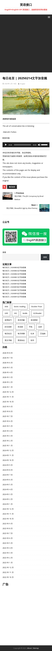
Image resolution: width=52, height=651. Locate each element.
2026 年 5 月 (8, 367)
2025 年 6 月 (8, 421)
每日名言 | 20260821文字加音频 (14, 277)
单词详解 (21, 320)
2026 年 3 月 (8, 377)
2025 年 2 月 (8, 440)
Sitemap (36, 648)
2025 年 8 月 (8, 411)
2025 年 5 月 (8, 426)
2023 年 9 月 (8, 523)
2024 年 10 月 (8, 460)
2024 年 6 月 (8, 479)
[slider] (44, 144)
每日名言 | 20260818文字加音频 (14, 287)
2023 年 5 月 (8, 543)
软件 (32, 340)
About (29, 648)
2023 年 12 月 (8, 509)
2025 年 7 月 (8, 416)
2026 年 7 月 (8, 358)
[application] (26, 144)
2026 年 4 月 (8, 372)
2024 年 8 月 (8, 470)
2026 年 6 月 (8, 362)
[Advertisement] (26, 46)
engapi (22, 84)
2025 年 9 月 (8, 406)
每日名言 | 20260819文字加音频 (14, 284)
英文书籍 (8, 340)
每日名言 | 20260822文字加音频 (14, 274)
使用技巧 (8, 320)
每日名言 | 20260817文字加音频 (14, 290)
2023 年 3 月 (8, 553)
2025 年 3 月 (8, 436)
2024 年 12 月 (8, 450)
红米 (32, 333)
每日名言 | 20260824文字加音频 (14, 267)
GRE (6, 313)
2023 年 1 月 (8, 562)
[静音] (39, 145)
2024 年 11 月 (8, 455)
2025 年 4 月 (8, 431)
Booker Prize (36, 306)
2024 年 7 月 (8, 475)
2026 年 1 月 (8, 387)
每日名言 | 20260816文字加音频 (14, 293)
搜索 (4, 252)
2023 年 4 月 (8, 548)
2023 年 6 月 (8, 538)
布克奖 (20, 327)
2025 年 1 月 (8, 445)
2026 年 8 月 (8, 353)
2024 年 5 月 (8, 484)
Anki (6, 306)
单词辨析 (34, 320)
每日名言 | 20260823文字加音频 (14, 271)
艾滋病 (42, 333)
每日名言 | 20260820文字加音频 (14, 280)
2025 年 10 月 (8, 401)
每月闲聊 (21, 333)
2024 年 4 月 (8, 489)
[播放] (6, 145)
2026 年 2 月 (8, 382)
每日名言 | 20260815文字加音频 (14, 297)
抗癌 (40, 327)
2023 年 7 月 (8, 533)
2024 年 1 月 (8, 504)
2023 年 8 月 (8, 528)
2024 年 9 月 (8, 465)
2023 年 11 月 (8, 514)
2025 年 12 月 (8, 392)
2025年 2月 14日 (10, 84)
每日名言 (12, 187)
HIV (15, 313)
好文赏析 (8, 327)
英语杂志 (21, 340)
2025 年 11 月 (8, 397)
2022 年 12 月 (8, 567)
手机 (30, 327)
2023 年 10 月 (8, 518)
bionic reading (19, 306)
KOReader (37, 313)
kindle (25, 313)
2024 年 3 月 (8, 494)
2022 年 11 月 (8, 572)
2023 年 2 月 (8, 557)
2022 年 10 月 (8, 577)
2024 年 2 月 (8, 499)
